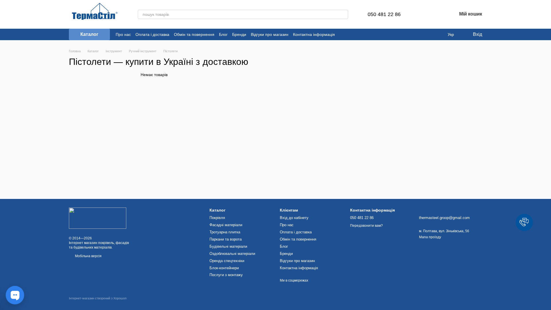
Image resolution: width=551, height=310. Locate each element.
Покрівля (217, 218)
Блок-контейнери (224, 268)
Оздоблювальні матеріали (232, 253)
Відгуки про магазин (269, 34)
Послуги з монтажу (226, 275)
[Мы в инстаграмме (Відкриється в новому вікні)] (350, 34)
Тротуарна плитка (224, 232)
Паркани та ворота (225, 239)
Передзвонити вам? (366, 226)
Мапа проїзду (430, 237)
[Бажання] (437, 14)
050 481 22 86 (384, 14)
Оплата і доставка (152, 34)
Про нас (123, 34)
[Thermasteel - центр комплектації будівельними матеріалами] (97, 218)
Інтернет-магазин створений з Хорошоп (98, 298)
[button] (524, 222)
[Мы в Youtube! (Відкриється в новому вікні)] (356, 34)
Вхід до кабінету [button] (294, 218)
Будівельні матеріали (228, 246)
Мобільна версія (88, 256)
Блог (223, 34)
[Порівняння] (422, 14)
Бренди (239, 34)
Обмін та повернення (194, 34)
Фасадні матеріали (225, 225)
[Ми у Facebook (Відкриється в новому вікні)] (343, 34)
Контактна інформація (314, 34)
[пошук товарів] (343, 14)
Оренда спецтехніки (226, 261)
